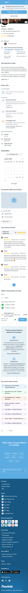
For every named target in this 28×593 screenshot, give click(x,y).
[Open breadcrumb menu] (6, 431)
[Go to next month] (22, 159)
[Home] (1, 430)
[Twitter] (6, 580)
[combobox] (14, 154)
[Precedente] (10, 284)
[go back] (1, 2)
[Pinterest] (9, 580)
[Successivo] (17, 284)
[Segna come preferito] (26, 2)
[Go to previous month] (19, 159)
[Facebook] (2, 580)
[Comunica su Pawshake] (15, 320)
